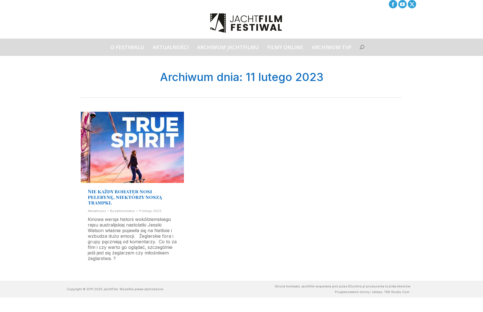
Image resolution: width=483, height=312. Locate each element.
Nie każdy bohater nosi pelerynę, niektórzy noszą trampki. (125, 197)
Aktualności (97, 211)
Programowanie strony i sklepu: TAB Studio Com (372, 292)
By (122, 211)
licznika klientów (397, 286)
